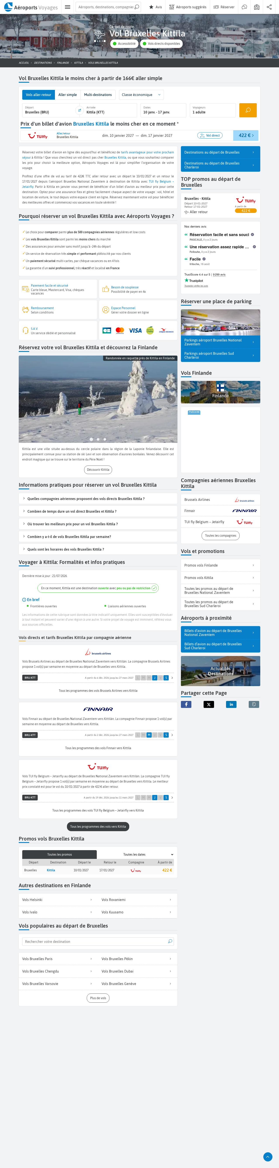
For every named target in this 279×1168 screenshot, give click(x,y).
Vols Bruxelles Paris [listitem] (37, 959)
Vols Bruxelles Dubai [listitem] (117, 971)
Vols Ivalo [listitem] (29, 912)
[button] (124, 43)
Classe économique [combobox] (137, 95)
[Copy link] (254, 704)
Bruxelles (110, 157)
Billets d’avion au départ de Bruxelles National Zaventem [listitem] (213, 633)
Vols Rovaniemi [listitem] (114, 900)
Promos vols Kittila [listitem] (198, 578)
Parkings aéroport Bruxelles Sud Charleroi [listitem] (209, 355)
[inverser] (79, 110)
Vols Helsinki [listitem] (32, 900)
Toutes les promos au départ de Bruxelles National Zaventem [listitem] (208, 590)
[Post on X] (209, 704)
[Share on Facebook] (186, 704)
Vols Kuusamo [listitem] (112, 912)
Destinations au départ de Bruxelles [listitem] (212, 152)
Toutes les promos (59, 854)
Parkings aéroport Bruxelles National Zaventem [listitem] (213, 342)
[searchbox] (108, 7)
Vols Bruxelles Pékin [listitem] (117, 959)
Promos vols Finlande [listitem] (201, 565)
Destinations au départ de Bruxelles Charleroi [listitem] (212, 165)
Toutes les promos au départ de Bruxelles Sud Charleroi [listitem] (208, 604)
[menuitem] (30, 7)
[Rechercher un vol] (248, 110)
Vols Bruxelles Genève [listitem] (119, 984)
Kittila (122, 157)
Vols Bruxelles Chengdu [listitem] (40, 971)
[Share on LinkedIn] (231, 704)
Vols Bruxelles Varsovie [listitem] (40, 984)
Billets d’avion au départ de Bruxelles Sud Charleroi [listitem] (213, 646)
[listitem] (220, 499)
